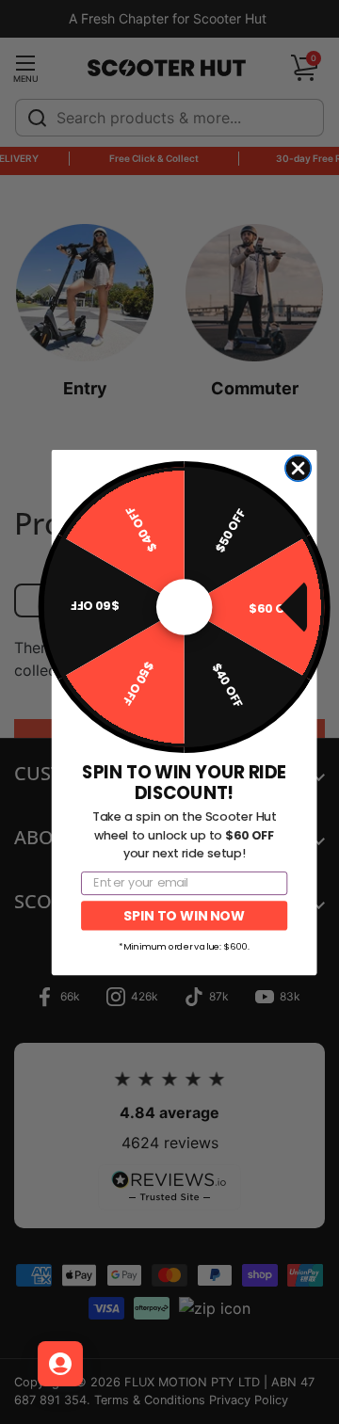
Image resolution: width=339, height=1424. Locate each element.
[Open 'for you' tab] (60, 1363)
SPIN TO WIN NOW (183, 914)
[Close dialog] (298, 468)
